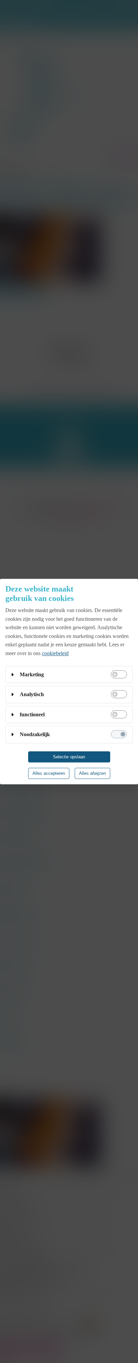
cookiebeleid (55, 653)
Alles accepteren (48, 773)
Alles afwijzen (92, 773)
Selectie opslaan (69, 756)
